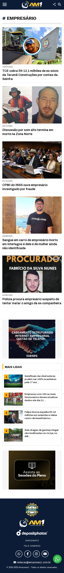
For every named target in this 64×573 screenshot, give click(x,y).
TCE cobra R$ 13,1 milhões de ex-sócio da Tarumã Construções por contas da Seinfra (30, 75)
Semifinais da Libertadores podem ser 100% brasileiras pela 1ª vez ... (40, 379)
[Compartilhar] (54, 4)
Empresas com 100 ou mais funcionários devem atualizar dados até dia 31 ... (41, 397)
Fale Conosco (32, 546)
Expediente (32, 540)
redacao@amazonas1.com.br (33, 562)
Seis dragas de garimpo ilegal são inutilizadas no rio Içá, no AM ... (41, 433)
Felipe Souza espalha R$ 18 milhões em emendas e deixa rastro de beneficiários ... (41, 415)
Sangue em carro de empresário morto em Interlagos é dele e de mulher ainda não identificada (30, 244)
